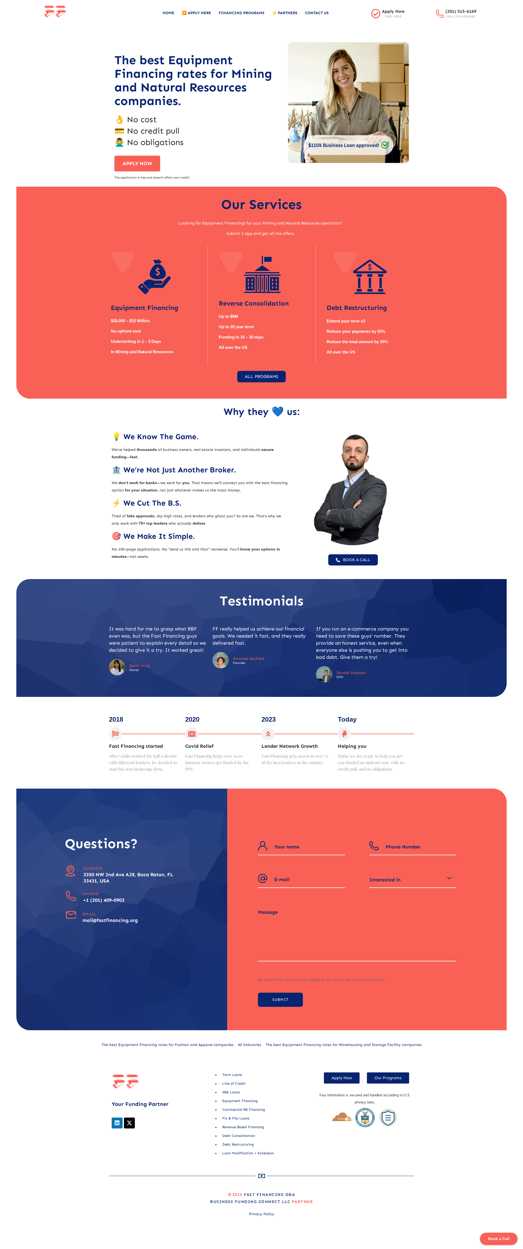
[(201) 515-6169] (440, 14)
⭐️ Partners (284, 13)
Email (90, 914)
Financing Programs (241, 13)
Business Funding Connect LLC (250, 1201)
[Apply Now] (376, 13)
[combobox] (412, 880)
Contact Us (317, 13)
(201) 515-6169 (460, 11)
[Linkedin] (117, 1123)
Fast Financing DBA (269, 1194)
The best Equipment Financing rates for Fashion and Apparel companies (167, 1044)
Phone (91, 894)
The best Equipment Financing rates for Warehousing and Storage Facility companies (344, 1044)
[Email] (71, 915)
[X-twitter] (129, 1123)
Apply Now (393, 11)
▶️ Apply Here (196, 13)
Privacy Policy (261, 1214)
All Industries (249, 1044)
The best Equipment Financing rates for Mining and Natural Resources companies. (193, 80)
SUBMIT (280, 999)
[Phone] (71, 896)
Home (168, 13)
